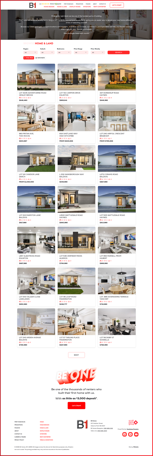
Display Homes (75, 7)
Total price (29, 58)
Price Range (78, 49)
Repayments (41, 58)
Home (42, 422)
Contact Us (102, 4)
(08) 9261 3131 (108, 428)
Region (25, 49)
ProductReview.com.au (50, 4)
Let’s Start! (76, 406)
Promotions (79, 4)
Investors (87, 7)
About (95, 4)
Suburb (42, 49)
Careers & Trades (20, 437)
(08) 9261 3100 (102, 431)
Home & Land (62, 7)
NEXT (76, 355)
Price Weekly (95, 49)
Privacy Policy (19, 440)
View (36, 83)
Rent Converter (100, 7)
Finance (88, 4)
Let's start (116, 5)
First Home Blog (68, 4)
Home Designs (49, 7)
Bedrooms (60, 49)
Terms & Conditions (46, 440)
